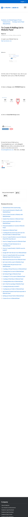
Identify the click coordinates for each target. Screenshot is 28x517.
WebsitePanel (6, 23)
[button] (25, 7)
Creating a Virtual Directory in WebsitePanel (15, 269)
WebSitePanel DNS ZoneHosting (11, 207)
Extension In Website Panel (10, 230)
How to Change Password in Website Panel (14, 241)
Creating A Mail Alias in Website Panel (13, 279)
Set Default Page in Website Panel (12, 274)
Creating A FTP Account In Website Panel (14, 276)
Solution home (6, 22)
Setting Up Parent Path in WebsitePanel (13, 296)
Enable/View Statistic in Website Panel (13, 219)
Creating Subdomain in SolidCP (11, 286)
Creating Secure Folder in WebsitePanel (13, 289)
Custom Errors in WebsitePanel (11, 298)
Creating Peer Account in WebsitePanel (13, 271)
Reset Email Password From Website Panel (14, 259)
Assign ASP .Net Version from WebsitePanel (14, 252)
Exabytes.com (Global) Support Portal (11, 20)
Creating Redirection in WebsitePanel (13, 281)
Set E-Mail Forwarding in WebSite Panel (13, 284)
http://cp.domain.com (6, 41)
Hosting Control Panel (18, 22)
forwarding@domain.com (7, 149)
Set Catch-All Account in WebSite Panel (13, 262)
